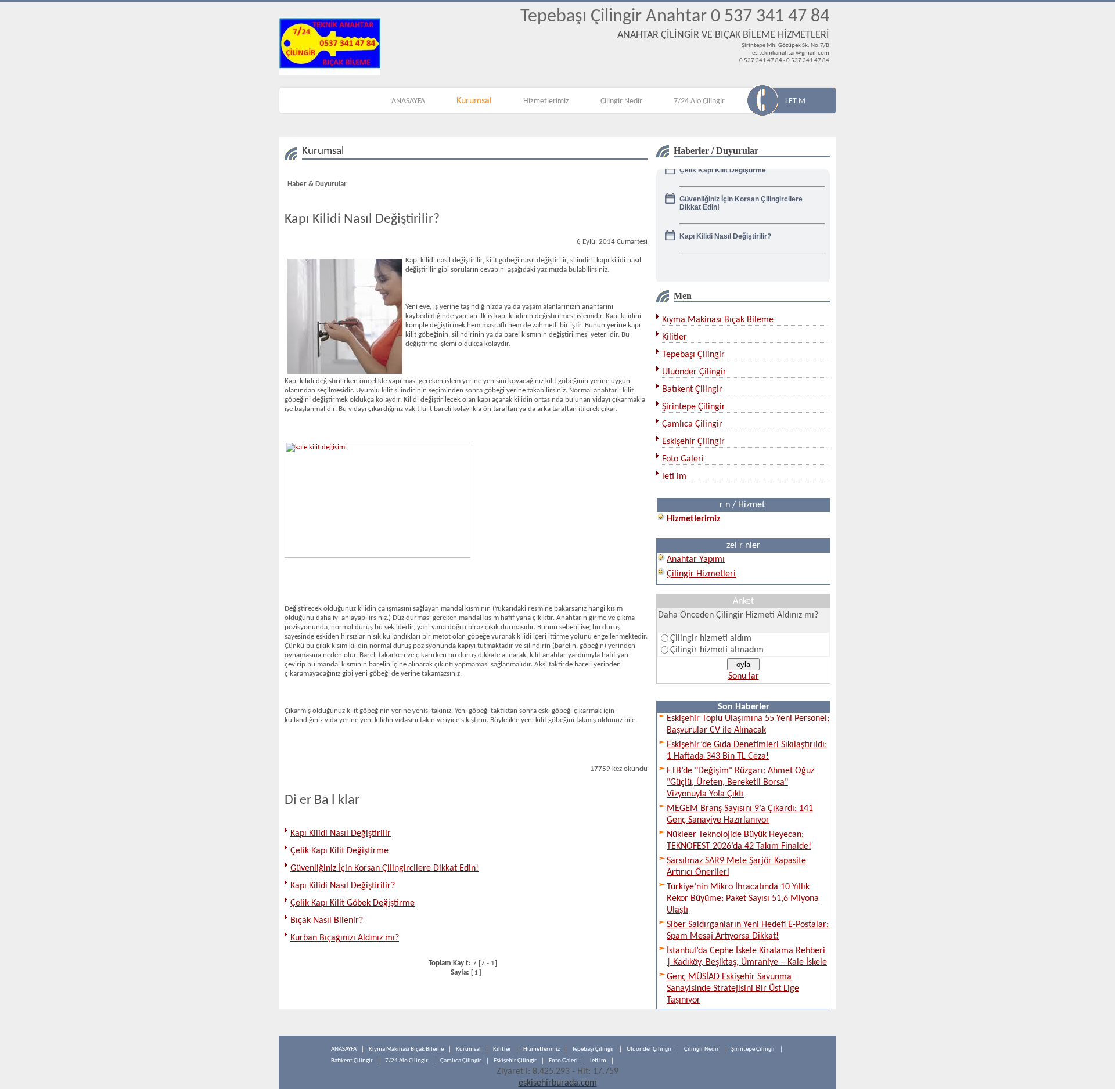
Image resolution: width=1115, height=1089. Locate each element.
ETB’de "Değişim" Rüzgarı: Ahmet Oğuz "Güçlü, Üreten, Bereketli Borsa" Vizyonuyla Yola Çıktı (740, 782)
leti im (674, 476)
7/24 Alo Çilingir (699, 101)
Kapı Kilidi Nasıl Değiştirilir (340, 833)
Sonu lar (743, 676)
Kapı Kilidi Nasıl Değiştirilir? (342, 885)
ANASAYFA (408, 101)
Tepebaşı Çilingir (693, 354)
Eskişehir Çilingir (693, 441)
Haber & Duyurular (317, 184)
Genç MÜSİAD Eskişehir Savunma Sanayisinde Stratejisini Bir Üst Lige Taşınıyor (733, 988)
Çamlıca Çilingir (692, 424)
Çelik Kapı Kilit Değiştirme (339, 851)
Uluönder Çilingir (694, 372)
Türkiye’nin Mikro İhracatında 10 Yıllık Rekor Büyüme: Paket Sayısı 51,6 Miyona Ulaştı (743, 898)
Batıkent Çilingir (692, 389)
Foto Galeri (683, 459)
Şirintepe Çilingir (693, 407)
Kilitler (674, 337)
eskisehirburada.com (558, 1083)
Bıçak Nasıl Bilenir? (326, 920)
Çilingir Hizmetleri (701, 574)
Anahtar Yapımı (696, 559)
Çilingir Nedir (621, 101)
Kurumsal (474, 101)
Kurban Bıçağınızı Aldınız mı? (344, 938)
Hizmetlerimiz (546, 101)
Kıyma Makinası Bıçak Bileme (718, 319)
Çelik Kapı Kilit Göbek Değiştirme (352, 903)
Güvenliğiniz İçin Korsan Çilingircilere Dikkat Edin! (384, 868)
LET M (795, 101)
